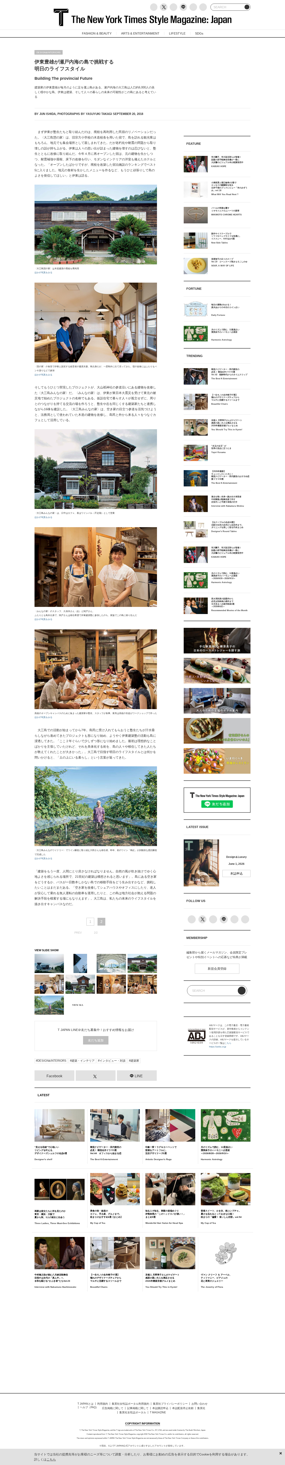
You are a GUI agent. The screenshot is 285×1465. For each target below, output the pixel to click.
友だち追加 (96, 1040)
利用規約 (102, 1403)
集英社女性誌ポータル (132, 1412)
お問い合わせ (199, 1403)
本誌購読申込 (160, 1408)
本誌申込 (236, 873)
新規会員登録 (217, 968)
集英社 (201, 1408)
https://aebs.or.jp (217, 1046)
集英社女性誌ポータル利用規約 (130, 1403)
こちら (228, 1043)
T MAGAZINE (158, 1412)
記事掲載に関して (138, 1408)
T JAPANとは (85, 1403)
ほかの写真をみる (43, 272)
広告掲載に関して (112, 1408)
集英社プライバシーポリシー (170, 1403)
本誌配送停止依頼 (182, 1408)
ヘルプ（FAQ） (89, 1407)
